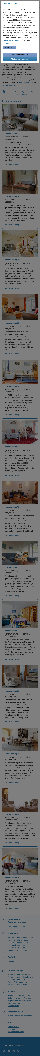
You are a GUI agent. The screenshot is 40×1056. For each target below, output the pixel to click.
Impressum (7, 43)
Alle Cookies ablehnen (20, 55)
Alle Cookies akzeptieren (20, 59)
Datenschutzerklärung (11, 40)
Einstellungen (8, 47)
